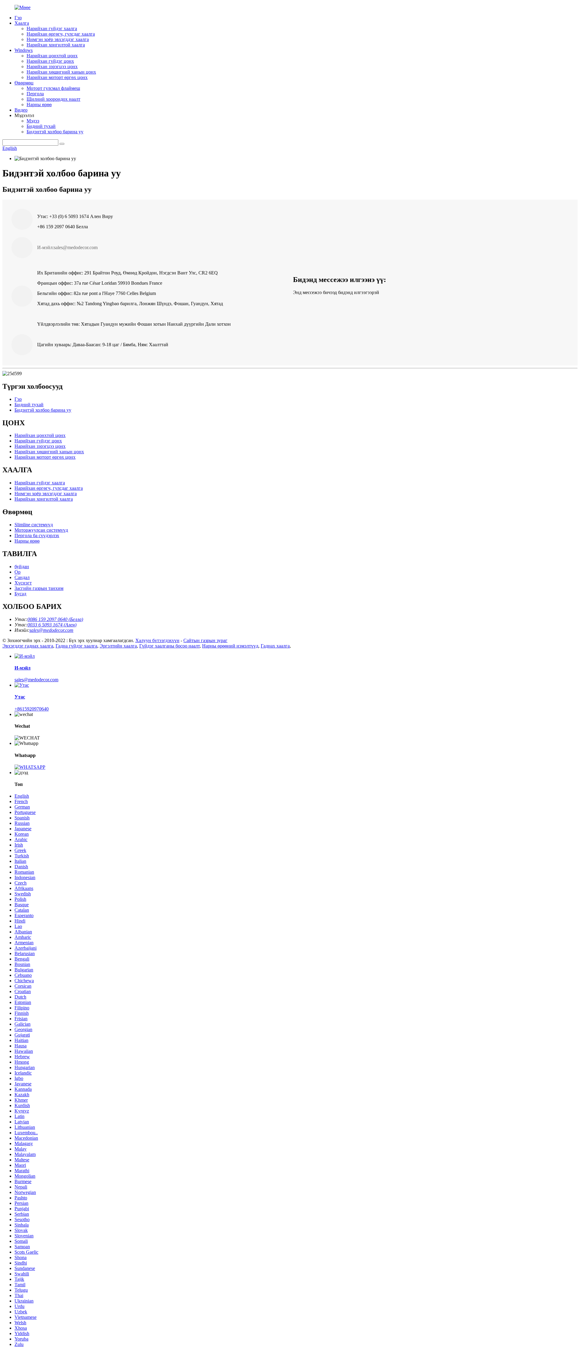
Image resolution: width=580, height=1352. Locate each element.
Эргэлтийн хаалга (118, 645)
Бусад (20, 593)
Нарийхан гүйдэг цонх (50, 61)
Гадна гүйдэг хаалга (76, 645)
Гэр (18, 17)
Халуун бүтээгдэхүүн (157, 640)
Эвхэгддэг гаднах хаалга (27, 645)
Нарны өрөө (39, 104)
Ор (17, 572)
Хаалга (21, 23)
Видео (20, 109)
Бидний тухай (41, 126)
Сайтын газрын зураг (205, 640)
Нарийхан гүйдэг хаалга (52, 28)
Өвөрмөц (24, 82)
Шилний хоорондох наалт (53, 99)
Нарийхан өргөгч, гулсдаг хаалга (61, 33)
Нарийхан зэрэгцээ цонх (52, 66)
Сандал (22, 577)
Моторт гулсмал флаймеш (53, 88)
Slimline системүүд (33, 524)
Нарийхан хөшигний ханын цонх (61, 71)
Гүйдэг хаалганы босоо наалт (169, 645)
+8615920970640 (31, 708)
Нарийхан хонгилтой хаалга (56, 44)
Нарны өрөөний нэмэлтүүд (230, 645)
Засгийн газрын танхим (38, 588)
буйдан (21, 566)
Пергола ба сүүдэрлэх (36, 535)
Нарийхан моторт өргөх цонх (57, 77)
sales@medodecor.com (36, 679)
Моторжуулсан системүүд (41, 530)
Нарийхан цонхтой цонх (52, 55)
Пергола (35, 93)
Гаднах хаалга (275, 645)
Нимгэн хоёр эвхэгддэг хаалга (58, 39)
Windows (23, 50)
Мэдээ (33, 120)
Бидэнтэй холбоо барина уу (55, 131)
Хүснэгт (23, 582)
